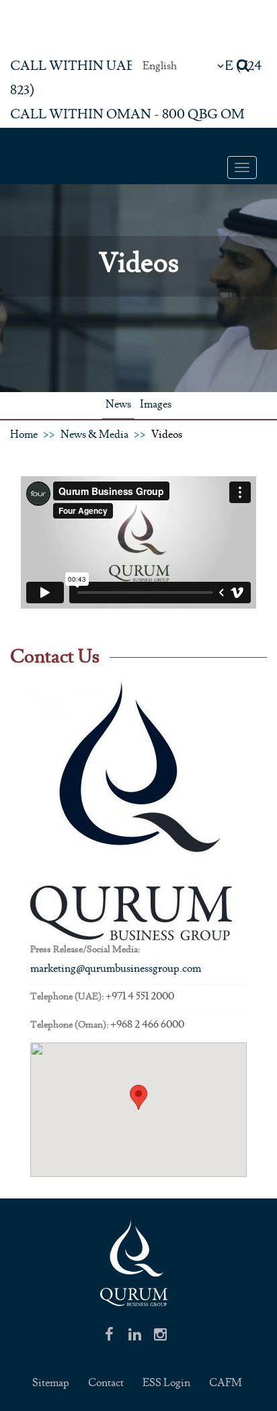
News (118, 404)
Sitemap (50, 1383)
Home (24, 435)
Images (155, 404)
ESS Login (166, 1383)
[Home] (133, 1265)
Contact (106, 1383)
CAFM (225, 1383)
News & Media (94, 435)
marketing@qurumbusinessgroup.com (115, 969)
